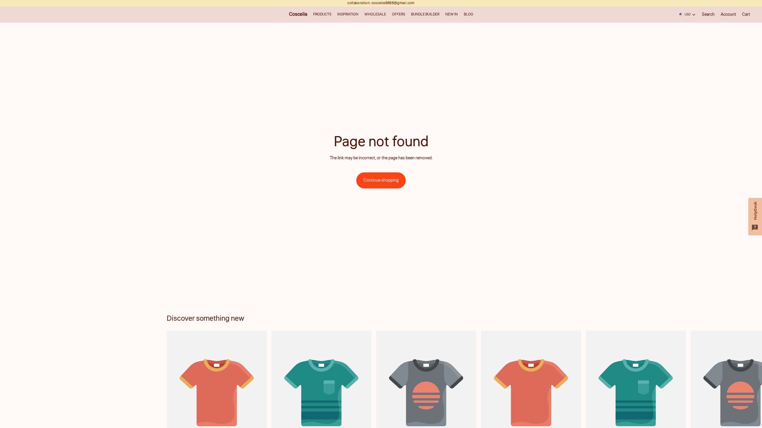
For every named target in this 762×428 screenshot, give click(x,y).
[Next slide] (588, 398)
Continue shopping (381, 180)
